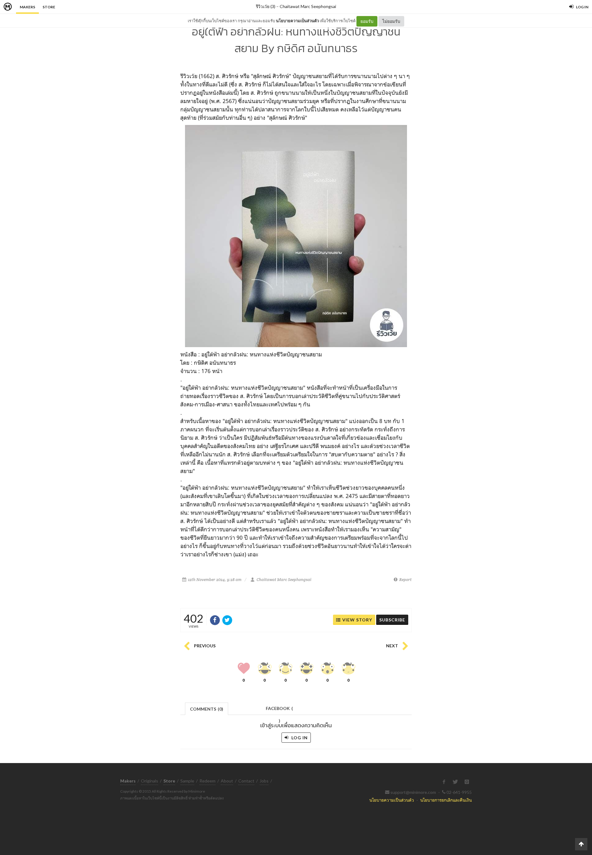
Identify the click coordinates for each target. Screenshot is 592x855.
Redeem (207, 780)
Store (49, 7)
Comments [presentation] (206, 709)
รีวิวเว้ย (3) (265, 6)
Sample (187, 780)
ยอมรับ (366, 21)
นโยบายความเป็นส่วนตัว (297, 20)
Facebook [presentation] (279, 710)
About (227, 780)
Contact (246, 780)
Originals (149, 780)
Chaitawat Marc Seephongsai (308, 6)
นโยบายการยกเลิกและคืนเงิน (446, 800)
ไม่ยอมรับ (391, 21)
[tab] (206, 708)
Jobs (264, 780)
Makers (27, 7)
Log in (299, 737)
